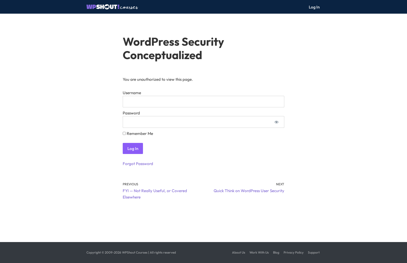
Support (314, 252)
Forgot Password (138, 163)
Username (132, 92)
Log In (314, 6)
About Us (238, 252)
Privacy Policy (294, 252)
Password (131, 112)
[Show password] (277, 122)
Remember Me (139, 133)
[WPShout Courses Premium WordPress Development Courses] (112, 6)
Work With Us (259, 252)
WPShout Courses (134, 252)
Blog (276, 252)
